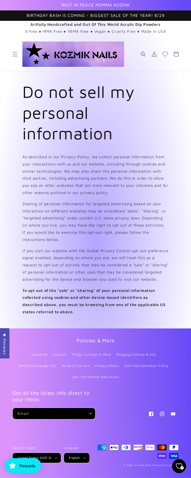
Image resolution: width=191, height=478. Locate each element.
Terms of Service (75, 365)
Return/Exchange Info (37, 365)
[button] (14, 54)
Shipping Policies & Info (136, 354)
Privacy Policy (107, 365)
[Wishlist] (165, 54)
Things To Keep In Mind (91, 354)
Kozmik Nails (143, 465)
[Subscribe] (89, 413)
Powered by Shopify (165, 465)
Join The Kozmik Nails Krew (95, 377)
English (74, 458)
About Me (39, 354)
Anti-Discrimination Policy (147, 365)
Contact (59, 354)
